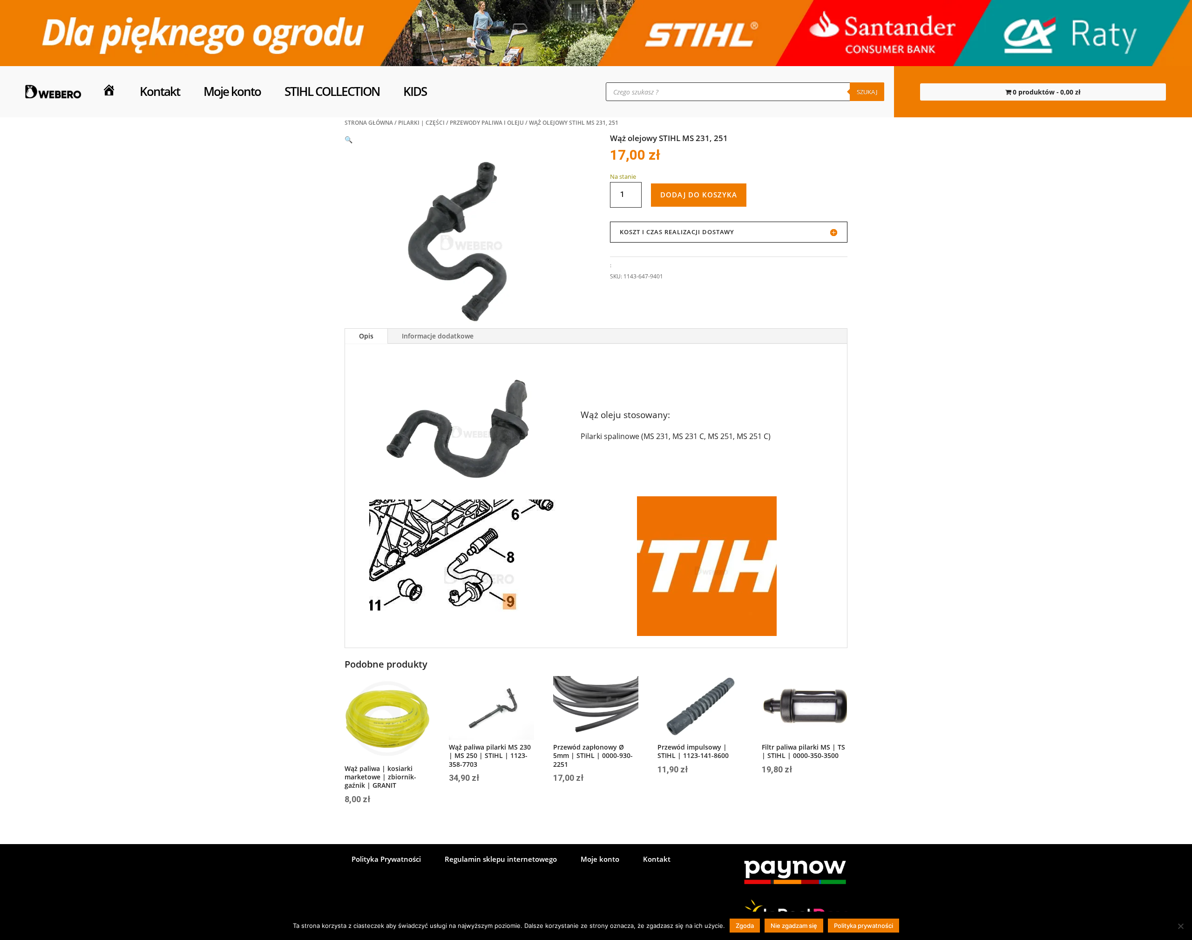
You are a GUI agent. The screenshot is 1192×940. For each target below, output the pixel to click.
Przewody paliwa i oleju (487, 123)
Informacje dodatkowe (438, 335)
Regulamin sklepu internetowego (501, 860)
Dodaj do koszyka (698, 194)
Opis (366, 335)
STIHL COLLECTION (331, 91)
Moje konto (232, 91)
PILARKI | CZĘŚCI (421, 123)
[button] (348, 139)
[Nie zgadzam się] (1180, 926)
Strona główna (369, 123)
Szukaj (867, 92)
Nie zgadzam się (794, 925)
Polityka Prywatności (386, 860)
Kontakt (160, 91)
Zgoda (745, 925)
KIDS (415, 91)
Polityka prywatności (863, 925)
